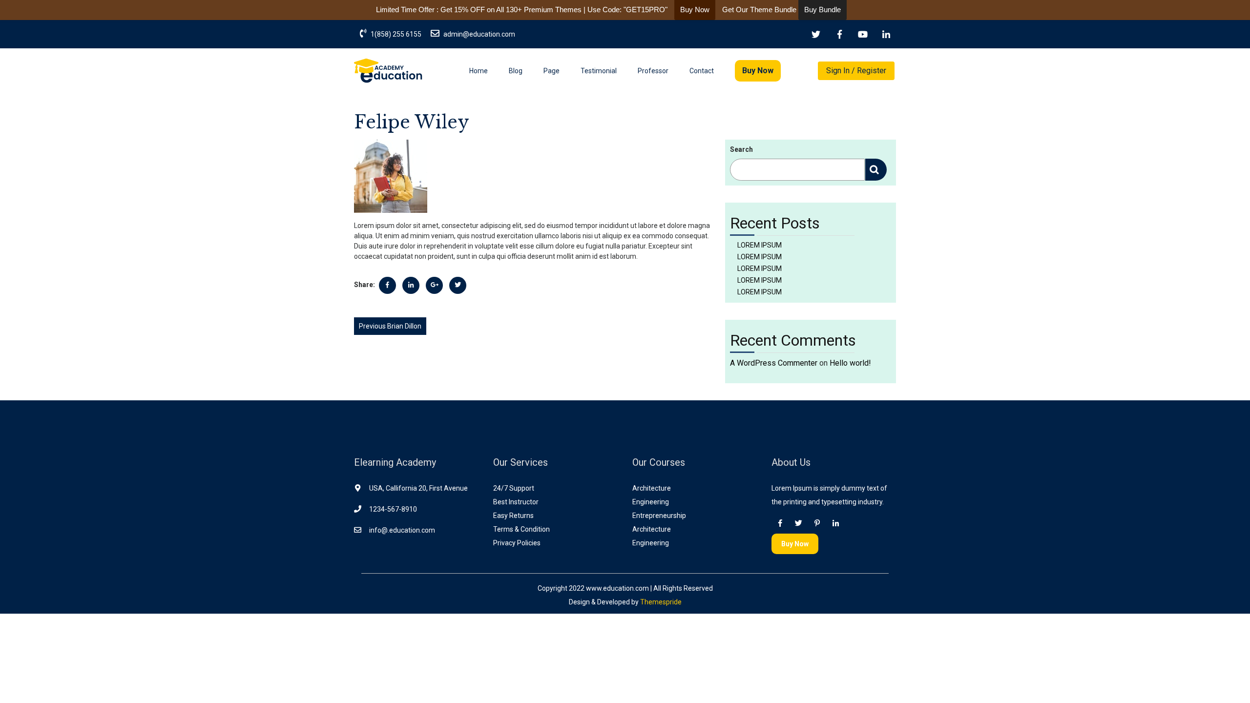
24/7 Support (513, 488)
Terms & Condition (521, 529)
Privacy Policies (517, 543)
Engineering (650, 502)
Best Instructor (516, 502)
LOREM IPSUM (759, 245)
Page (551, 70)
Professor (653, 70)
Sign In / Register (856, 70)
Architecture (651, 488)
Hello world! (850, 363)
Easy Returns (513, 515)
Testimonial (599, 70)
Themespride (660, 602)
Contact (701, 70)
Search (741, 149)
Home (478, 70)
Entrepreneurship (659, 515)
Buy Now (757, 70)
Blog (515, 70)
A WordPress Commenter (773, 363)
